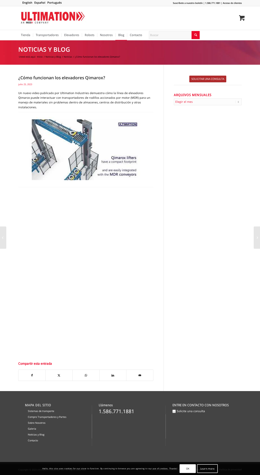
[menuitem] (25, 35)
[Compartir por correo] (139, 375)
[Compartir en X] (59, 375)
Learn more (207, 468)
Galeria (32, 428)
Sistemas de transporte (41, 411)
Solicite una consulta (191, 411)
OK (188, 468)
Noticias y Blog (44, 49)
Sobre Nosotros (37, 423)
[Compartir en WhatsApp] (86, 375)
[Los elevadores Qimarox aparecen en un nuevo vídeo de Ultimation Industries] (257, 237)
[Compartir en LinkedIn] (113, 375)
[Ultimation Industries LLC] (52, 18)
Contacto (33, 440)
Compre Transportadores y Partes (47, 417)
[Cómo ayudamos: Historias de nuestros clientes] (3, 237)
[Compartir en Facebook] (32, 375)
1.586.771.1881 (212, 2)
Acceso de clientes (232, 2)
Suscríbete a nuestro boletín (188, 2)
